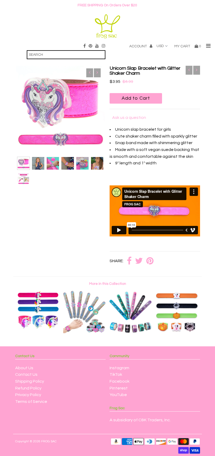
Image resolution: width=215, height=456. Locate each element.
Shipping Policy (29, 381)
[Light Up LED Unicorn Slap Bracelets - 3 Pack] (38, 332)
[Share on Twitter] (139, 261)
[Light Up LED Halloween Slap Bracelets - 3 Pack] (177, 332)
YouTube (118, 395)
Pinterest (119, 388)
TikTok (116, 374)
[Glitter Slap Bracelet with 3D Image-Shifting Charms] (84, 332)
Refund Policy (28, 388)
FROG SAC (49, 441)
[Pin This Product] (149, 261)
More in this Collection (107, 284)
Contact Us (26, 374)
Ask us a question (129, 117)
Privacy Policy (28, 395)
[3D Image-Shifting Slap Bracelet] (130, 332)
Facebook (120, 381)
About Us (24, 368)
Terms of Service (31, 401)
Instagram (119, 368)
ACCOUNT (138, 46)
